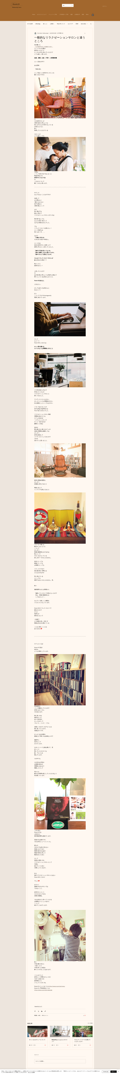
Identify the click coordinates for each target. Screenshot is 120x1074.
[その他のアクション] (85, 33)
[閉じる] (118, 1071)
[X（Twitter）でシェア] (38, 1011)
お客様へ (52, 23)
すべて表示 (90, 1023)
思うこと (45, 23)
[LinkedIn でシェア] (41, 1011)
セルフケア (70, 23)
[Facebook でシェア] (35, 1011)
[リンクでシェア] (45, 1011)
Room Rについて (61, 23)
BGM (77, 23)
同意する (113, 1071)
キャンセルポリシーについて (37, 1039)
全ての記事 (30, 23)
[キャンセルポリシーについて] (37, 1031)
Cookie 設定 (105, 1071)
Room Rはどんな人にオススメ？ (59, 1040)
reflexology (37, 23)
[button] (93, 14)
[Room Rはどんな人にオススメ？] (60, 1031)
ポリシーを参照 (31, 1072)
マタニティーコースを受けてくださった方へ (82, 1040)
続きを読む (83, 23)
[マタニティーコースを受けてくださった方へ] (82, 1031)
